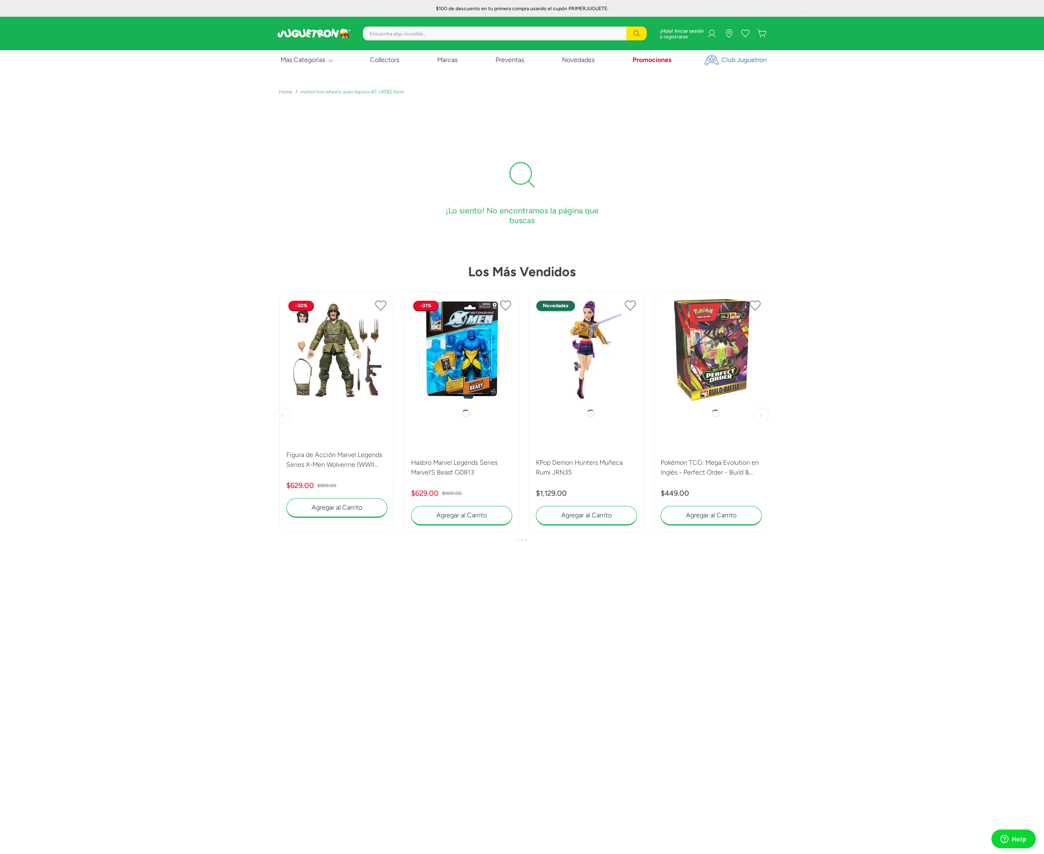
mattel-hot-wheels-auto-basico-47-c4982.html (352, 91)
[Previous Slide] (243, 8)
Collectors (384, 60)
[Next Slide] (801, 8)
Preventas (509, 60)
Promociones (652, 60)
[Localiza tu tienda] (729, 33)
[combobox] (505, 33)
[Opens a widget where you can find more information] (1013, 840)
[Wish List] (745, 33)
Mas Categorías (303, 60)
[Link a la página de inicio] (285, 92)
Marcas (447, 60)
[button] (518, 514)
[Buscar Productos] (636, 33)
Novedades (578, 60)
